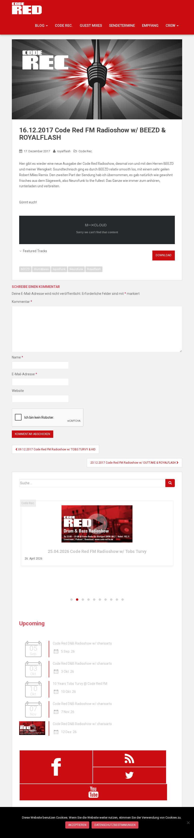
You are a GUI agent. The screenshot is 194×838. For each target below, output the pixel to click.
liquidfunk (59, 269)
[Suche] (170, 483)
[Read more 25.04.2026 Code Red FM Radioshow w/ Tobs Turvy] (97, 523)
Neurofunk (76, 269)
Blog (40, 25)
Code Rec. (64, 25)
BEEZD (25, 269)
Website (18, 391)
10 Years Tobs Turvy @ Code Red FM (80, 684)
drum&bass (41, 269)
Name (17, 357)
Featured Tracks (35, 251)
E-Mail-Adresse (24, 374)
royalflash (64, 151)
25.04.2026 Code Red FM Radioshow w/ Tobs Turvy (97, 551)
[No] (188, 822)
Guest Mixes (91, 25)
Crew (171, 25)
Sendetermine (122, 25)
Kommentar (22, 302)
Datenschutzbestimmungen (115, 825)
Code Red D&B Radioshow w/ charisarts (82, 643)
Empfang (150, 25)
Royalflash (94, 269)
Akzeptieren (77, 825)
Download (164, 255)
